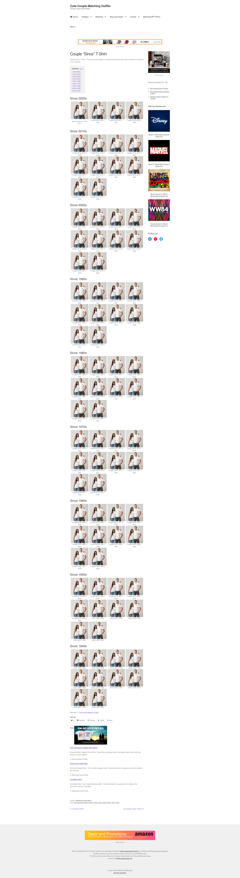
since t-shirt (115, 803)
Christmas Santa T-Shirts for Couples (159, 98)
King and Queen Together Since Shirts (83, 748)
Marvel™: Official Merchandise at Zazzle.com (159, 165)
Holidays (85, 16)
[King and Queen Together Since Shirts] (107, 735)
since (96, 803)
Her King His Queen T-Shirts (159, 88)
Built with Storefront (119, 873)
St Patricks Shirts (78, 809)
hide (81, 69)
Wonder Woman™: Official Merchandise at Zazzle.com (159, 225)
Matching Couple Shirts (83, 800)
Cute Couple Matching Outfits (90, 6)
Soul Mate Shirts (76, 779)
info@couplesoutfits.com (124, 858)
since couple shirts (104, 803)
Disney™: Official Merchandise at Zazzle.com (159, 135)
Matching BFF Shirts (151, 16)
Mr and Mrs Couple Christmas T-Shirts (159, 92)
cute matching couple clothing (83, 803)
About (72, 26)
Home (75, 16)
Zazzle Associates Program (129, 851)
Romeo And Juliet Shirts (78, 764)
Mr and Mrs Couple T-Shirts (133, 809)
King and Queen (116, 16)
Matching (99, 16)
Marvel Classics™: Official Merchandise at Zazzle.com (159, 195)
